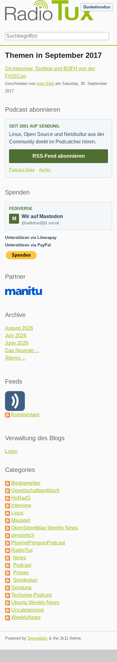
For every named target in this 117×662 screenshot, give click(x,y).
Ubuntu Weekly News (35, 602)
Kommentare (25, 414)
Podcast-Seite (22, 169)
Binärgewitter (26, 483)
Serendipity (37, 638)
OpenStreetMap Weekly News (44, 527)
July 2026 (16, 335)
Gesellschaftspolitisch (35, 490)
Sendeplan (25, 580)
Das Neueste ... (22, 350)
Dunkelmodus (96, 7)
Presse (21, 572)
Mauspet (20, 520)
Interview (21, 505)
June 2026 (16, 343)
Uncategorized (27, 610)
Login (11, 451)
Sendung (21, 587)
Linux (17, 512)
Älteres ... (15, 358)
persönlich (22, 535)
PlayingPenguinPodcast (38, 542)
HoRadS (21, 498)
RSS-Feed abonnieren (58, 156)
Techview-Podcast (31, 595)
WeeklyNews (26, 617)
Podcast (22, 565)
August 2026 (19, 328)
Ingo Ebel (45, 83)
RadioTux (22, 550)
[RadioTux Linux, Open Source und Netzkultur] (5, 15)
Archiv (45, 169)
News (19, 557)
